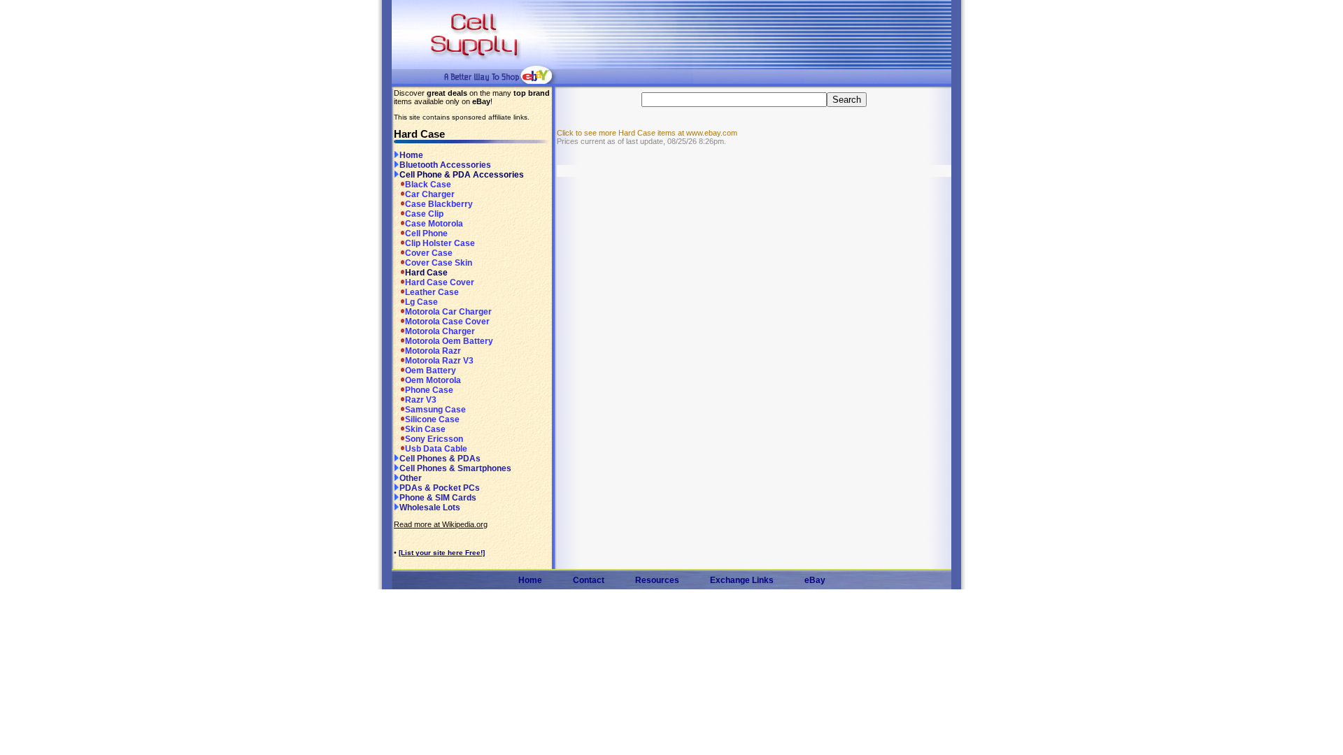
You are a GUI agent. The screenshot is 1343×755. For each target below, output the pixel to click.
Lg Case (421, 302)
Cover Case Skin (438, 263)
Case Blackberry (439, 204)
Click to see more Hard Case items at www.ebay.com (647, 133)
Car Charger (430, 194)
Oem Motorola (433, 380)
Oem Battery (430, 370)
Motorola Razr (433, 351)
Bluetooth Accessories (445, 165)
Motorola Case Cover (447, 321)
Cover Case (429, 253)
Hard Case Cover (439, 282)
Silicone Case (432, 419)
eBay (814, 580)
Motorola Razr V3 (439, 361)
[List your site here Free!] (442, 552)
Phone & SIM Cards (437, 498)
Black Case (428, 184)
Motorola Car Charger (448, 312)
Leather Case (432, 292)
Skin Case (425, 429)
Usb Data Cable (436, 449)
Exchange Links (742, 580)
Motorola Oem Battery (449, 341)
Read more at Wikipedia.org (441, 524)
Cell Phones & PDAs (440, 458)
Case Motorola (434, 224)
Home (411, 155)
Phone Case (429, 390)
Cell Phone (426, 233)
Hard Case (426, 273)
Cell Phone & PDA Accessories (461, 175)
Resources (657, 580)
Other (410, 478)
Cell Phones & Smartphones (455, 468)
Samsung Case (435, 410)
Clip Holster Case (440, 243)
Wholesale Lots (429, 507)
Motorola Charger (440, 331)
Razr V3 (420, 400)
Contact (588, 580)
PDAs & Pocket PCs (439, 488)
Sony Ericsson (434, 439)
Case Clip (424, 214)
